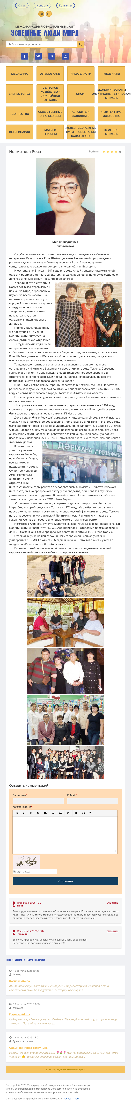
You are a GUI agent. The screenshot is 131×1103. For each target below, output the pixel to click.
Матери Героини (50, 132)
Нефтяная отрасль (111, 132)
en (48, 13)
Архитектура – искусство (111, 114)
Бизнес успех (19, 93)
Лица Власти (81, 73)
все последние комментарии (65, 1069)
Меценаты (112, 73)
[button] (16, 813)
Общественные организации (50, 114)
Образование (50, 73)
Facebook (24, 56)
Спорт (81, 93)
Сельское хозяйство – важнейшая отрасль (50, 94)
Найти (80, 44)
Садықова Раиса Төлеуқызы (28, 1047)
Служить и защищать (81, 114)
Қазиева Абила (19, 981)
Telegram (51, 56)
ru (41, 13)
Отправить (65, 881)
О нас (22, 5)
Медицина (19, 73)
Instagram (65, 56)
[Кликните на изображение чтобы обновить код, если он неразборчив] (26, 861)
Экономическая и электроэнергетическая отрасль (111, 94)
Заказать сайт (71, 1098)
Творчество (19, 114)
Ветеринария (19, 132)
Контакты (65, 5)
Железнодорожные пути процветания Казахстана (80, 132)
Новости (42, 5)
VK (38, 56)
